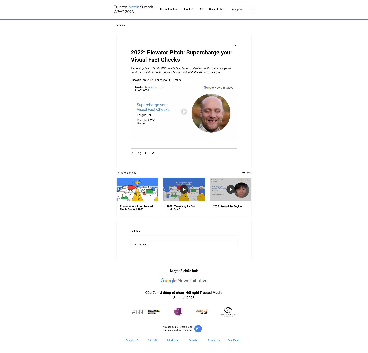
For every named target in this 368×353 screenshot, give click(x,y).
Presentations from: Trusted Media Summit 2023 (136, 208)
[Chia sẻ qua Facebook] (132, 153)
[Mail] (198, 328)
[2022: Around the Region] (230, 189)
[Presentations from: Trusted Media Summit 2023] (137, 189)
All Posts (120, 25)
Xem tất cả (247, 172)
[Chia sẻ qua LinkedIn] (146, 153)
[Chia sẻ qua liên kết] (153, 153)
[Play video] (184, 112)
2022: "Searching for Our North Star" (181, 208)
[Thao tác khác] (235, 44)
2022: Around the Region (227, 206)
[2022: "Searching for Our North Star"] (184, 189)
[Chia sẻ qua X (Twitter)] (139, 153)
